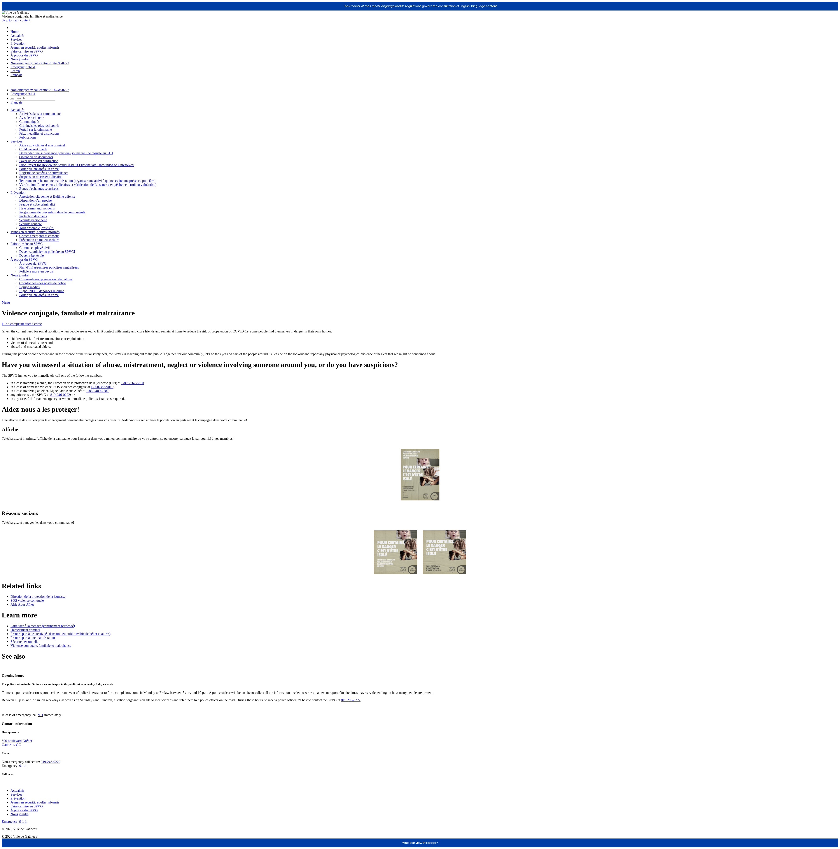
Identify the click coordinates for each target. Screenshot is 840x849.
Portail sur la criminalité (35, 129)
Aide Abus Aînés (22, 604)
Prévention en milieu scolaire (39, 240)
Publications (27, 137)
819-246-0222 (60, 395)
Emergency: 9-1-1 (22, 67)
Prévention (17, 43)
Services (16, 39)
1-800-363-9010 (102, 387)
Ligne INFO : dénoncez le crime (41, 291)
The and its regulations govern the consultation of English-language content (420, 6)
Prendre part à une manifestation (32, 638)
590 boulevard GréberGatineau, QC (17, 743)
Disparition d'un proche (35, 200)
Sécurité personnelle (33, 220)
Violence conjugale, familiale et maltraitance (40, 645)
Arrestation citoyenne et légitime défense (47, 196)
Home (14, 31)
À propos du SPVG (24, 55)
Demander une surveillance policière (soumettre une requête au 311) (66, 153)
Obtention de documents (36, 157)
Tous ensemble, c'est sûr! (36, 228)
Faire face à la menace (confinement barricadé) (42, 626)
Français (16, 75)
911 (40, 715)
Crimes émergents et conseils (39, 236)
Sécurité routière (30, 224)
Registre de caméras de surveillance (43, 173)
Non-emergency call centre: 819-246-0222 (39, 63)
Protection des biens (33, 216)
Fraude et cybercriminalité (37, 204)
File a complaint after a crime (22, 324)
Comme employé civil (34, 248)
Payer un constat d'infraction (38, 161)
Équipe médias (29, 287)
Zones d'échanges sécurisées (38, 188)
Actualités (17, 35)
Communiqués (29, 121)
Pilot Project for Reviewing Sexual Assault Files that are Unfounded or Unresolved (76, 165)
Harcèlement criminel (25, 630)
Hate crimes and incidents (37, 208)
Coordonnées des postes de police (42, 283)
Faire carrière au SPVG (26, 51)
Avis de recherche (31, 118)
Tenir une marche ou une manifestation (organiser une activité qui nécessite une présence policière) (87, 181)
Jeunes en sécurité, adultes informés (35, 47)
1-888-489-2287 (97, 391)
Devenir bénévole (31, 255)
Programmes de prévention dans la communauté (52, 212)
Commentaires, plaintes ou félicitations (45, 279)
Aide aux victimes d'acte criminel (42, 145)
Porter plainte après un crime (39, 169)
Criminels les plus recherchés (39, 125)
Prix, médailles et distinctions (39, 133)
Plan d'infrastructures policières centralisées (49, 267)
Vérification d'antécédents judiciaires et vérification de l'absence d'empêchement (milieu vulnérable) (87, 184)
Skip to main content (16, 20)
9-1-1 (23, 766)
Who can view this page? (420, 843)
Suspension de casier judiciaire (40, 177)
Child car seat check (33, 149)
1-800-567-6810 (132, 383)
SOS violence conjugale (27, 600)
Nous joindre (19, 59)
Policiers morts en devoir (36, 271)
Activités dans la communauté (40, 114)
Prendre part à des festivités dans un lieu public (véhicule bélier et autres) (60, 634)
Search (15, 71)
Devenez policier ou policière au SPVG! (47, 251)
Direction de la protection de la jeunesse (37, 596)
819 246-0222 (350, 700)
